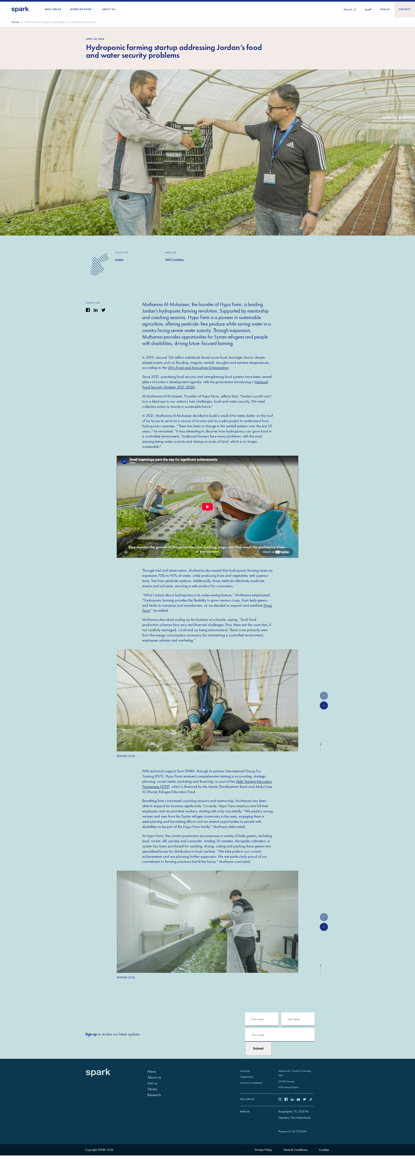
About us (108, 9)
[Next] (324, 705)
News (152, 1071)
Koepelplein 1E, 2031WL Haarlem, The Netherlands (294, 1114)
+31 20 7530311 (296, 1131)
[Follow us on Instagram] (281, 1100)
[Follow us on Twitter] (306, 1100)
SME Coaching (174, 259)
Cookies (324, 1150)
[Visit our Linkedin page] (294, 1100)
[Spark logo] (20, 9)
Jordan (119, 259)
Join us (385, 9)
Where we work (80, 9)
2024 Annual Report (288, 1087)
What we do (53, 9)
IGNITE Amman (286, 1081)
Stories (152, 1088)
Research (154, 1094)
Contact (405, 9)
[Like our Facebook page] (288, 1100)
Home (15, 22)
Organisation (246, 1076)
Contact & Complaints (251, 1082)
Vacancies (245, 1071)
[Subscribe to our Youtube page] (300, 1100)
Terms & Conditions (295, 1150)
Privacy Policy (263, 1150)
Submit (258, 1048)
